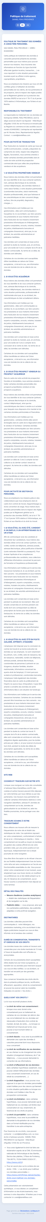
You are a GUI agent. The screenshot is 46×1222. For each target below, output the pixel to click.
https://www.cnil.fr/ (14, 1162)
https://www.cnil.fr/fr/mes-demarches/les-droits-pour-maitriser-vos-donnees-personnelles (24, 1178)
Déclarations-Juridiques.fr (30, 1211)
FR (22, 25)
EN (28, 25)
